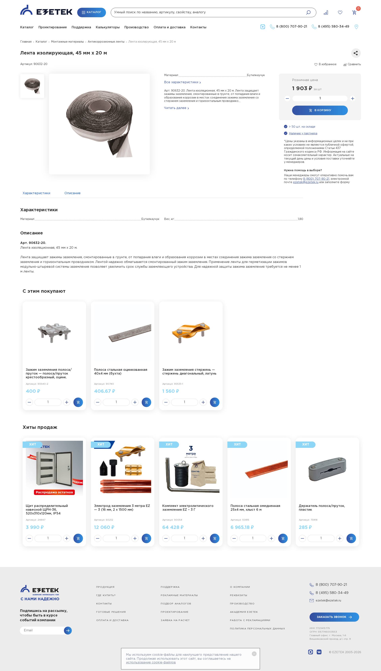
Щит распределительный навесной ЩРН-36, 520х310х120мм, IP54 (47, 510)
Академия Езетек (244, 612)
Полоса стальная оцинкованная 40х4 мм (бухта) (120, 371)
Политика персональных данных (257, 629)
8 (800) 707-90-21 (316, 179)
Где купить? (106, 595)
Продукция (105, 587)
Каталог (27, 27)
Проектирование (52, 27)
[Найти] (308, 12)
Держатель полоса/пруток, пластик (322, 508)
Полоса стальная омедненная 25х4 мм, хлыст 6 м (255, 508)
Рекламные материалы (179, 595)
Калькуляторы (108, 27)
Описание (72, 193)
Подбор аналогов (176, 604)
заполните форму (337, 182)
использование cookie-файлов (151, 662)
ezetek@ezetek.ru (305, 182)
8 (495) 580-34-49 (332, 593)
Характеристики (36, 193)
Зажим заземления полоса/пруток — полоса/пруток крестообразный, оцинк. (49, 373)
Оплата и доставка (170, 27)
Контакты (198, 27)
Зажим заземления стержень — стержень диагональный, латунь (189, 371)
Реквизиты (238, 595)
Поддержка (81, 27)
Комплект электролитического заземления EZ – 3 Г (188, 508)
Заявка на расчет (175, 620)
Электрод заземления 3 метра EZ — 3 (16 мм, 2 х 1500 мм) (122, 508)
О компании (240, 587)
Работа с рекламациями (250, 620)
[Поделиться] (356, 53)
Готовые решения (111, 612)
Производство (136, 27)
